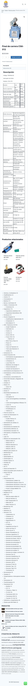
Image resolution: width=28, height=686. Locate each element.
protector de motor (15, 668)
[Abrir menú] (25, 4)
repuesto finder (21, 668)
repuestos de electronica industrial (10, 670)
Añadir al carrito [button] (8, 262)
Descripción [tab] (6, 65)
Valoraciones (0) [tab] (7, 68)
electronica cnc (22, 652)
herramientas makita (8, 657)
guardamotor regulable (5, 655)
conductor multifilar (6, 650)
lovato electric (6, 662)
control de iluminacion (15, 650)
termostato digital (8, 673)
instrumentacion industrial (18, 659)
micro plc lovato (23, 664)
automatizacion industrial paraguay (17, 640)
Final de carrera (9, 61)
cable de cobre (16, 642)
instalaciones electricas (7, 659)
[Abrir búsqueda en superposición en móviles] (22, 4)
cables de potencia (8, 645)
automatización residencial (7, 642)
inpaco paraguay (16, 657)
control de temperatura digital (15, 652)
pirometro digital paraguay (13, 666)
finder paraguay (12, 653)
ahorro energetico (4, 637)
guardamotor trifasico (13, 655)
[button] (24, 17)
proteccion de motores (7, 668)
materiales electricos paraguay (12, 664)
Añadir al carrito (16, 57)
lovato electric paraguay (16, 662)
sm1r (19, 671)
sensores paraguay (12, 671)
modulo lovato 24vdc (5, 666)
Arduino (9, 637)
